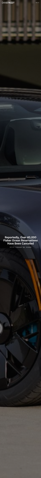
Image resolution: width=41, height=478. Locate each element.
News (24, 247)
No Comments (28, 247)
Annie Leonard (19, 247)
